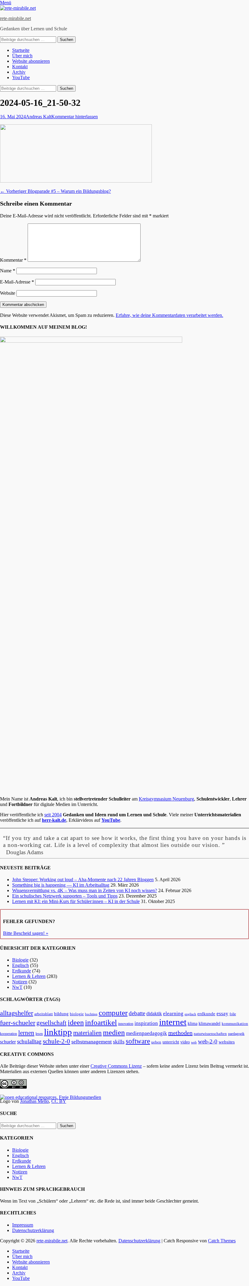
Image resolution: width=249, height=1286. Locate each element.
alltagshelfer (16, 1013)
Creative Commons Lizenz (116, 1066)
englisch (190, 1014)
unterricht (170, 1041)
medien (114, 1032)
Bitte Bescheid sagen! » (25, 933)
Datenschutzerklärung (33, 1230)
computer (113, 1013)
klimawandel (209, 1023)
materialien (87, 1032)
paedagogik (236, 1034)
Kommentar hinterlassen (74, 116)
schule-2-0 (56, 1041)
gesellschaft (51, 1022)
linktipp (58, 1032)
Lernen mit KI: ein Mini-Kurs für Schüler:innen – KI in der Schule (76, 901)
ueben (156, 1042)
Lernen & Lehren (29, 976)
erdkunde (206, 1013)
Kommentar (13, 260)
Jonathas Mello (34, 1101)
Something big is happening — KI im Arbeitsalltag (60, 885)
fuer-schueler (17, 1022)
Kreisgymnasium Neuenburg (166, 798)
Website (7, 293)
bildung (61, 1013)
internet (172, 1022)
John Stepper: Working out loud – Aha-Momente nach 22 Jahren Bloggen (83, 879)
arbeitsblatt (43, 1014)
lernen (26, 1032)
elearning (173, 1013)
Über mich (22, 55)
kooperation (8, 1034)
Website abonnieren (31, 61)
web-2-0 (207, 1041)
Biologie (20, 959)
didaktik (154, 1013)
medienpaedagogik (146, 1033)
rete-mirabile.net (15, 18)
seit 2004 (53, 814)
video (185, 1042)
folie (233, 1014)
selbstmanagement (91, 1042)
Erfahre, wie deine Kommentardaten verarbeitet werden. (169, 315)
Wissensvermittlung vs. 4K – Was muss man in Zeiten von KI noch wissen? (84, 890)
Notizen (19, 981)
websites (227, 1041)
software (138, 1041)
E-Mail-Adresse (17, 281)
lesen (39, 1034)
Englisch (20, 965)
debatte (137, 1013)
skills (118, 1042)
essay (222, 1013)
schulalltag (29, 1041)
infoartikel (101, 1022)
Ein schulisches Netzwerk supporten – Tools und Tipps (65, 895)
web (194, 1042)
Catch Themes (222, 1240)
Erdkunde (21, 970)
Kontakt (20, 66)
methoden (180, 1032)
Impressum (22, 1224)
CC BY (58, 1101)
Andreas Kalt (38, 116)
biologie (77, 1014)
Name (7, 270)
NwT (17, 987)
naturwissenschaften (210, 1034)
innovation (125, 1024)
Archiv (19, 72)
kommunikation (235, 1024)
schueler (8, 1041)
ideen (76, 1022)
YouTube (21, 77)
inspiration (146, 1023)
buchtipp (91, 1014)
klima (192, 1023)
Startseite (20, 50)
